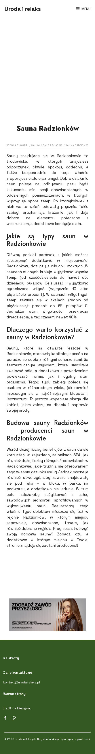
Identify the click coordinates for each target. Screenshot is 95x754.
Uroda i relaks (22, 8)
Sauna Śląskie (53, 145)
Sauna (35, 145)
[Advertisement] (47, 67)
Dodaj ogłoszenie (47, 568)
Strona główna (17, 145)
